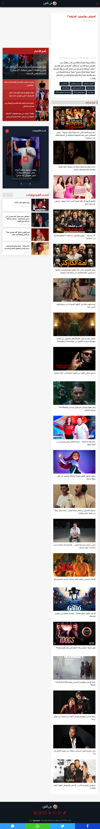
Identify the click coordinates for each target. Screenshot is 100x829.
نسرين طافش (75, 84)
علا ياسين (64, 84)
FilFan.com (66, 820)
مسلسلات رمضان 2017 (63, 92)
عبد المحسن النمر (78, 88)
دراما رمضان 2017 (79, 92)
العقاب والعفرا (88, 84)
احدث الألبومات (39, 130)
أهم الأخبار (40, 51)
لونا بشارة (90, 88)
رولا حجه (90, 92)
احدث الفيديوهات (28, 195)
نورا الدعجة (65, 88)
